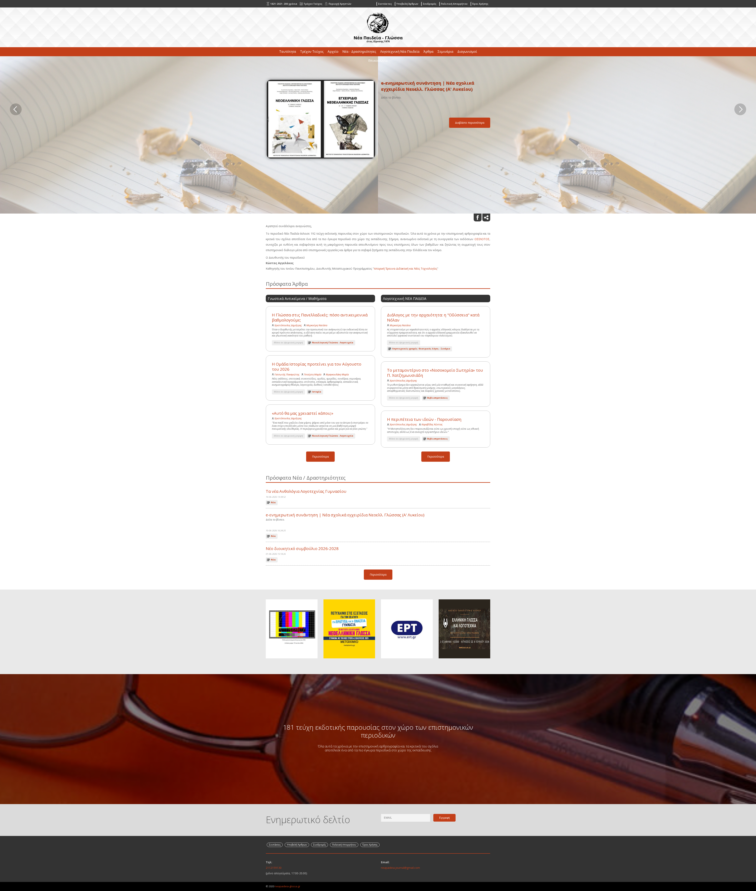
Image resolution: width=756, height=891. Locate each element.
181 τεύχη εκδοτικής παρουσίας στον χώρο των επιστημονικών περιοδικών (378, 731)
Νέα (273, 502)
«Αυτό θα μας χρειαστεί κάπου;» (302, 413)
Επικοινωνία (378, 60)
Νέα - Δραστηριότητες (359, 51)
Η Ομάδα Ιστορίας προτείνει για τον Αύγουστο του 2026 (316, 366)
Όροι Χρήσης (480, 4)
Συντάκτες (385, 4)
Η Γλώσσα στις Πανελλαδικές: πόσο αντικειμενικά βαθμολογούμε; (320, 317)
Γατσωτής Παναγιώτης (286, 374)
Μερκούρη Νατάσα (316, 325)
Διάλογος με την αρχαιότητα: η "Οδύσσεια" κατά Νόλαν (433, 317)
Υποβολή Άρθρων (407, 4)
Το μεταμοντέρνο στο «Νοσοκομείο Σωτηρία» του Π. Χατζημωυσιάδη (435, 373)
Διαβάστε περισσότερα (469, 126)
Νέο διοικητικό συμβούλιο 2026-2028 (302, 548)
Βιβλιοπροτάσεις (437, 397)
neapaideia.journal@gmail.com (400, 868)
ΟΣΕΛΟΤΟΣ (481, 239)
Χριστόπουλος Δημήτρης (288, 325)
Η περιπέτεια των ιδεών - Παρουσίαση (424, 419)
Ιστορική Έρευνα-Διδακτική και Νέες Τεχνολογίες (405, 268)
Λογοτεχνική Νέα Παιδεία (400, 51)
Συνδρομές (429, 4)
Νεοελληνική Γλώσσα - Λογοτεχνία (332, 342)
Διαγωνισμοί (467, 51)
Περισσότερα (320, 456)
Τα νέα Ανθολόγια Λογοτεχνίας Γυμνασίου (306, 491)
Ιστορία (316, 391)
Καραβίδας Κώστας (432, 424)
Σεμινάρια (445, 51)
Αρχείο (333, 51)
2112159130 (274, 868)
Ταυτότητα (287, 51)
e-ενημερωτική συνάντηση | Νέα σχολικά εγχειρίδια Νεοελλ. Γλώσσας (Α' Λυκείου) (345, 515)
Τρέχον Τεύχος (312, 51)
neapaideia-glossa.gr (287, 886)
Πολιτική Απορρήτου (454, 4)
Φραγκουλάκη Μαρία (337, 374)
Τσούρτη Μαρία (312, 374)
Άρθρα (428, 51)
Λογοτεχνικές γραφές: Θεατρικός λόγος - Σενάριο (421, 348)
